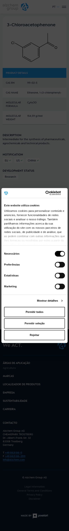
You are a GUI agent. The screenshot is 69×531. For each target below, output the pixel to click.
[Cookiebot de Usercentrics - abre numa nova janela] (49, 193)
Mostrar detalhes (47, 300)
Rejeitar (34, 334)
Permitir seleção (35, 323)
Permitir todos (34, 311)
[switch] (60, 264)
